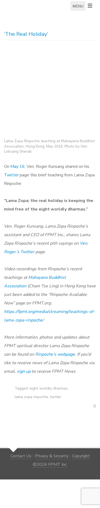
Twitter (11, 175)
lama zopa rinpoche (31, 396)
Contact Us (20, 456)
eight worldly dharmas (49, 388)
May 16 (17, 166)
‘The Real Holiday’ (26, 34)
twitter (55, 396)
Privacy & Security (52, 456)
